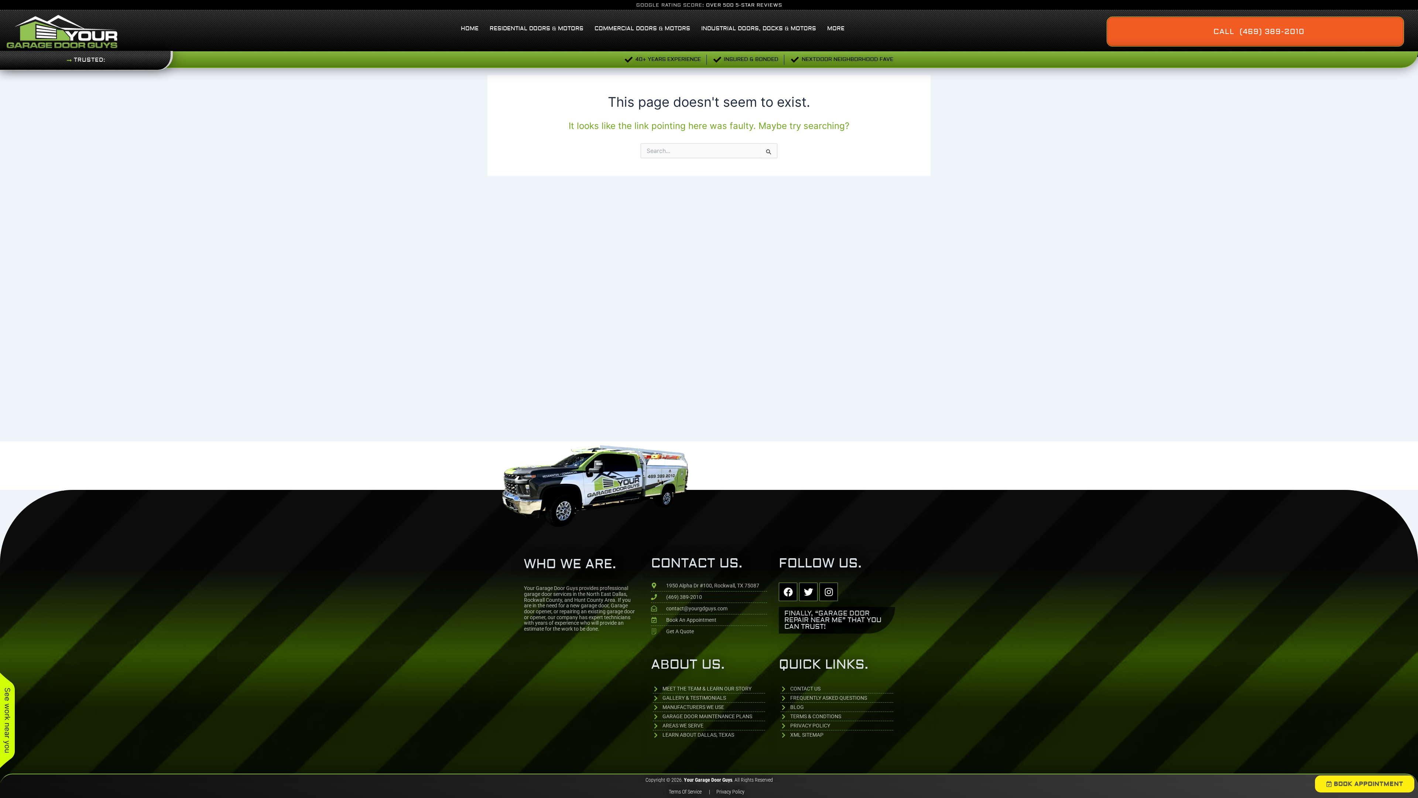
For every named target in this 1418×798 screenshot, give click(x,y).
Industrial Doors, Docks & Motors (758, 28)
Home (470, 28)
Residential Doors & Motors (536, 28)
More (836, 28)
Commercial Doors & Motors (642, 28)
